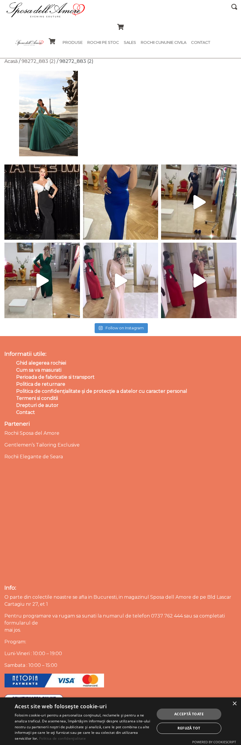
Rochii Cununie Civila (163, 42)
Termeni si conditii (37, 398)
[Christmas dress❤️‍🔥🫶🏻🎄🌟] (199, 280)
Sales (130, 42)
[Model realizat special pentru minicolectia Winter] (199, 202)
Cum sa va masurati (38, 370)
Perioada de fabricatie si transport (55, 377)
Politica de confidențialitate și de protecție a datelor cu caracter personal (101, 391)
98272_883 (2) (38, 61)
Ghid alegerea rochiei (41, 363)
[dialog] (120, 721)
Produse (73, 42)
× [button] (234, 704)
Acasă (11, 61)
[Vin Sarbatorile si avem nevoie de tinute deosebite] (42, 280)
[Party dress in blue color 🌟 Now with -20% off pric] (120, 202)
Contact (200, 42)
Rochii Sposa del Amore (31, 433)
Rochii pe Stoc (103, 42)
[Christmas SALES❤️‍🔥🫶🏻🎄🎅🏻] (120, 280)
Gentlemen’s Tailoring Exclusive (42, 445)
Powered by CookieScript (214, 742)
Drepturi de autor (37, 405)
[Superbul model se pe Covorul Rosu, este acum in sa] (42, 202)
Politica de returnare (40, 384)
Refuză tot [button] (189, 728)
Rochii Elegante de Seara (33, 456)
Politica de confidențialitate (62, 738)
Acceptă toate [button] (189, 714)
